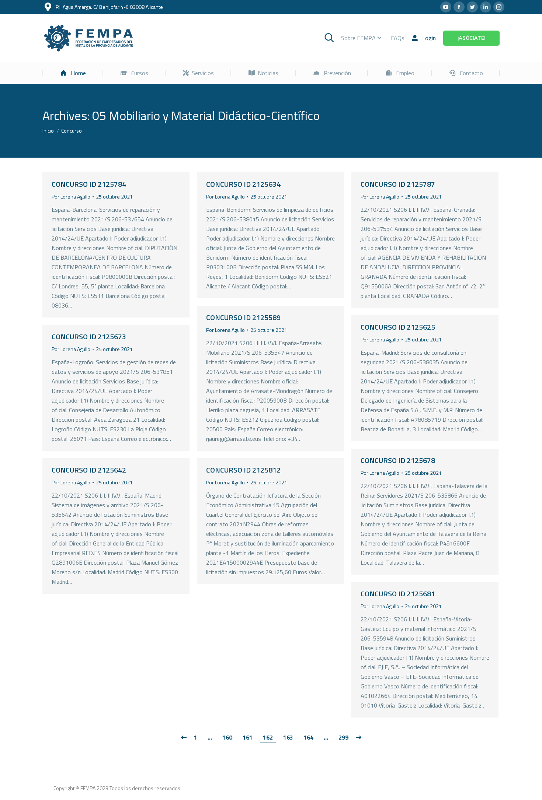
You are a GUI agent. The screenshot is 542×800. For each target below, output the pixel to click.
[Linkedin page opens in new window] (485, 7)
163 (288, 737)
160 (227, 737)
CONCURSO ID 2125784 (89, 184)
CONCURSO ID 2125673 (89, 336)
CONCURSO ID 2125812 (243, 470)
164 (308, 737)
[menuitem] (73, 73)
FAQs (397, 38)
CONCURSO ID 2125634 (243, 184)
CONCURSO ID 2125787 (398, 184)
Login (429, 38)
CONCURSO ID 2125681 (398, 593)
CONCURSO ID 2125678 (398, 460)
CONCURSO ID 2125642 (89, 470)
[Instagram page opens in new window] (498, 7)
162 (268, 737)
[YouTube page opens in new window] (445, 7)
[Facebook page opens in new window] (459, 7)
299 (343, 737)
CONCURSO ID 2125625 (398, 327)
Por (71, 196)
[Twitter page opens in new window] (472, 7)
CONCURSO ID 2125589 (243, 317)
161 (248, 737)
